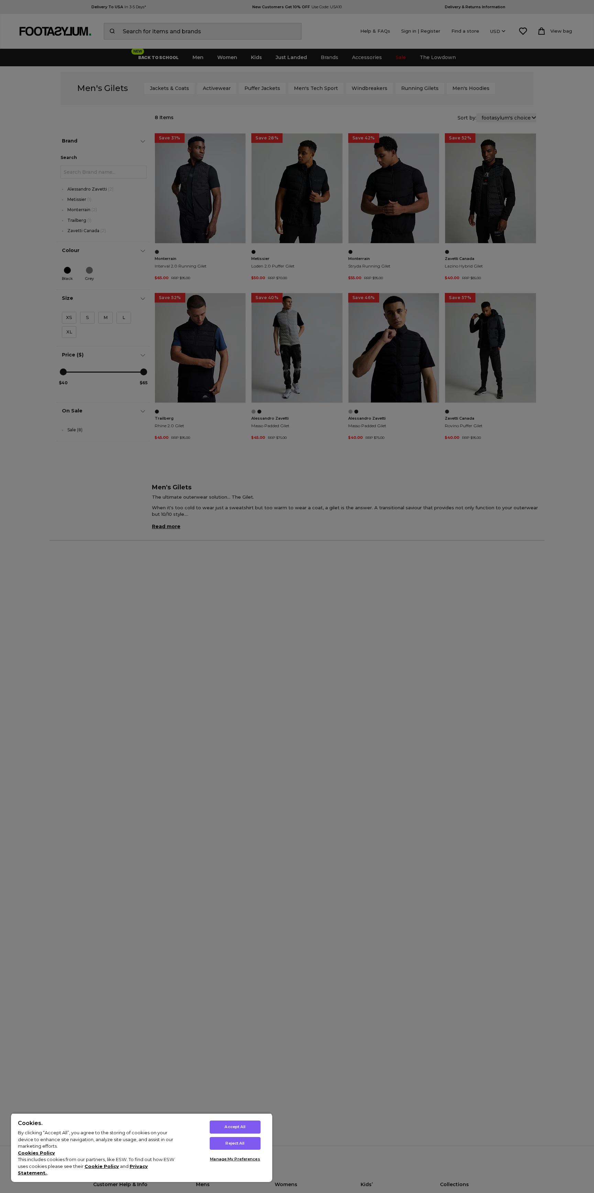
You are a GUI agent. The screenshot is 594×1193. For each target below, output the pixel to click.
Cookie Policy (102, 1166)
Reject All (235, 1143)
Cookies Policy (36, 1153)
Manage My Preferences (235, 1159)
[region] (141, 1147)
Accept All (234, 1126)
